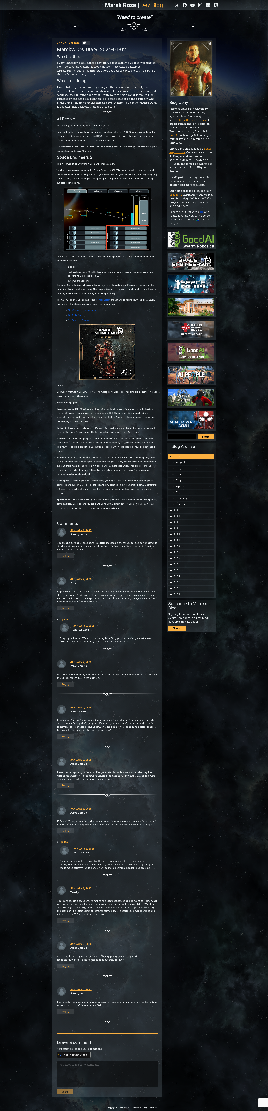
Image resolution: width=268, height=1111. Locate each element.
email (152, 1107)
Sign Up (177, 628)
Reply (65, 556)
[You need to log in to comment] (106, 1073)
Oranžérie (175, 194)
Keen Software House (193, 120)
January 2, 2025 (81, 530)
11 (88, 43)
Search (205, 436)
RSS (158, 1107)
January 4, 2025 (81, 989)
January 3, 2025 (81, 808)
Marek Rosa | (134, 5)
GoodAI (174, 135)
